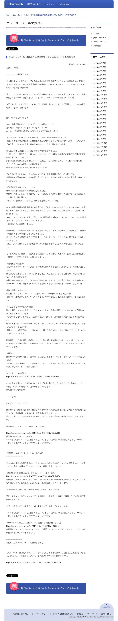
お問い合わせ (106, 614)
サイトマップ (92, 614)
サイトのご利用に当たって (63, 614)
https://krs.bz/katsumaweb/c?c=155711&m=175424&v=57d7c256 (33, 433)
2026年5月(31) (99, 75)
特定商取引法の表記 (20, 614)
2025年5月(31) (99, 123)
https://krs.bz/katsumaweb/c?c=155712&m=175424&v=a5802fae (33, 526)
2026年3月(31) (99, 83)
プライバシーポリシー (40, 614)
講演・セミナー (99, 38)
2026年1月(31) (99, 91)
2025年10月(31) (100, 103)
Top (7, 15)
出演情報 (97, 46)
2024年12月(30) (100, 143)
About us (64, 4)
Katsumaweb (15, 4)
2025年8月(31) (99, 111)
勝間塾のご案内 (33, 4)
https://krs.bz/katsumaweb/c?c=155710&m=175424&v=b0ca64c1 (33, 377)
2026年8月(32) (99, 63)
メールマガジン (99, 42)
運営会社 (80, 614)
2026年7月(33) (99, 67)
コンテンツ (49, 4)
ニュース (97, 34)
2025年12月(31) (100, 95)
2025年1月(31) (99, 139)
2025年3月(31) (99, 131)
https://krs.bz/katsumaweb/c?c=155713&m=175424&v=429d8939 (33, 562)
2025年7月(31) (99, 115)
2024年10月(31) (100, 151)
